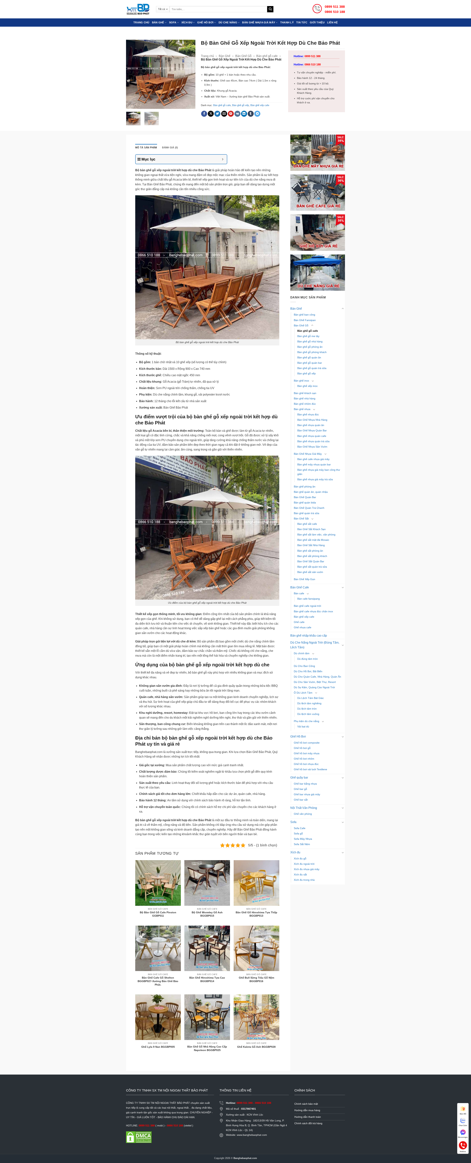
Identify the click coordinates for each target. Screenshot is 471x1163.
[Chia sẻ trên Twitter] (217, 114)
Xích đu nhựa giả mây (306, 869)
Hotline (462, 1145)
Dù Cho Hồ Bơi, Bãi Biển (308, 671)
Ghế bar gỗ (300, 789)
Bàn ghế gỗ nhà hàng (310, 341)
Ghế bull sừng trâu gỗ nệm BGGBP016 (256, 979)
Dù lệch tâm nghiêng (309, 703)
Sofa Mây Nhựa (303, 838)
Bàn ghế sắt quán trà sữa (312, 566)
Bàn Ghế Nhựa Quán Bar (312, 430)
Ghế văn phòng (303, 813)
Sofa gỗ (298, 833)
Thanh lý (287, 22)
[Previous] (132, 74)
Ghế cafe (299, 622)
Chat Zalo (463, 1125)
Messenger (463, 1137)
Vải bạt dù (303, 726)
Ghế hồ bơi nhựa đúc (306, 764)
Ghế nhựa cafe (302, 627)
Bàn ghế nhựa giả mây (258, 22)
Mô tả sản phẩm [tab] (146, 147)
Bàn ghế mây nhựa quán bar (314, 464)
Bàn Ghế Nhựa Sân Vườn (312, 446)
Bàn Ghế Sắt (301, 518)
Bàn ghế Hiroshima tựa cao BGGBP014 (207, 979)
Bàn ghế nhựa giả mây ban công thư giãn (318, 471)
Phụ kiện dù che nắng (306, 721)
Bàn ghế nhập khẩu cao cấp (308, 635)
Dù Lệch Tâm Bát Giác (310, 698)
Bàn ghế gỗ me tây (308, 336)
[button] (130, 104)
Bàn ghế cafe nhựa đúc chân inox (313, 611)
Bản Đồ (463, 1114)
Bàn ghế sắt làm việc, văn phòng (316, 534)
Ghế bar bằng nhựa (305, 783)
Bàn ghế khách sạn (305, 393)
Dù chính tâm (301, 653)
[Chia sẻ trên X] (211, 114)
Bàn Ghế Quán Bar (305, 497)
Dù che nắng (228, 22)
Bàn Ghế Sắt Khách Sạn (311, 529)
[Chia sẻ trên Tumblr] (251, 114)
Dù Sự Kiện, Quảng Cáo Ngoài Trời (314, 687)
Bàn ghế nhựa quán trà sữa (313, 441)
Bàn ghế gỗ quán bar (309, 362)
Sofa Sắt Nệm (302, 844)
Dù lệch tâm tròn (307, 708)
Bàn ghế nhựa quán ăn (310, 425)
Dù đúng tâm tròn (307, 658)
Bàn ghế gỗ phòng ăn (310, 346)
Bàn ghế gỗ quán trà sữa (311, 368)
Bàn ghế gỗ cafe (267, 56)
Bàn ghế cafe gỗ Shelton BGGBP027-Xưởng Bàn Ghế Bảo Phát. (158, 981)
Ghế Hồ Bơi (205, 22)
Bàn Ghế (158, 22)
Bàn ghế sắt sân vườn (310, 572)
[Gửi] (270, 9)
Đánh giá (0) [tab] (170, 147)
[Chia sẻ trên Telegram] (257, 114)
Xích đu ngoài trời (304, 863)
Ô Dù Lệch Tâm (303, 692)
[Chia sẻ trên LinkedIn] (244, 114)
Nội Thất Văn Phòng (303, 807)
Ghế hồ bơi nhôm (304, 758)
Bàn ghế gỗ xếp (240, 105)
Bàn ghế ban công (304, 314)
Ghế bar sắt (301, 799)
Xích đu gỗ (300, 858)
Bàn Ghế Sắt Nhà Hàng (311, 545)
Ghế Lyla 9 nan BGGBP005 (158, 1046)
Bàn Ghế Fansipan (305, 320)
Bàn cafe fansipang (308, 598)
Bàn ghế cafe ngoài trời (307, 605)
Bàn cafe (299, 593)
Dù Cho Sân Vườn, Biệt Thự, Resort (315, 682)
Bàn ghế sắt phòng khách (312, 556)
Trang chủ (141, 22)
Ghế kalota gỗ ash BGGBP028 (256, 1046)
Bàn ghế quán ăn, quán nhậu (311, 491)
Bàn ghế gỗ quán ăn (309, 357)
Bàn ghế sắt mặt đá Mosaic (313, 539)
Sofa (172, 22)
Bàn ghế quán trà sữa (306, 513)
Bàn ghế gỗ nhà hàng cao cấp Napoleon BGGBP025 (207, 1048)
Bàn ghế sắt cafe (307, 523)
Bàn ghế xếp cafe (259, 105)
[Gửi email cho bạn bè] (224, 114)
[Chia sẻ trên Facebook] (204, 114)
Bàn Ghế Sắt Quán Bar (310, 561)
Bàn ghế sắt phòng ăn (310, 550)
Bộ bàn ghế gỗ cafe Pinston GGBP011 (158, 914)
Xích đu (186, 22)
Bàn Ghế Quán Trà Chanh (309, 507)
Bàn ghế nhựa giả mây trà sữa (315, 479)
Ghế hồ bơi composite (307, 742)
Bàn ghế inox (301, 380)
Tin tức (301, 22)
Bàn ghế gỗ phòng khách (312, 352)
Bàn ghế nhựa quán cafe (311, 435)
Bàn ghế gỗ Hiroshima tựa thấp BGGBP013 (256, 914)
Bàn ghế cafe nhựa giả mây (313, 459)
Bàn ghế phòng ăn (304, 486)
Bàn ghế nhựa (302, 409)
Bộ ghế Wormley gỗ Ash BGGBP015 (207, 914)
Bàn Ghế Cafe (299, 587)
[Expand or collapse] (222, 159)
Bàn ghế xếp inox (307, 385)
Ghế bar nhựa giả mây (307, 794)
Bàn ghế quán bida (305, 502)
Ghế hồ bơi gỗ (302, 748)
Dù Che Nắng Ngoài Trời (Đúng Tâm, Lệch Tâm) (314, 645)
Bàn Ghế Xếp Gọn (304, 579)
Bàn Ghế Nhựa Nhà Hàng (312, 419)
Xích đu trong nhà (304, 879)
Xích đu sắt (300, 874)
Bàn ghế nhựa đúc (308, 414)
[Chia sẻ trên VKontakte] (237, 114)
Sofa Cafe (299, 828)
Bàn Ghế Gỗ (243, 56)
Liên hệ (332, 22)
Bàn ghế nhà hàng (304, 398)
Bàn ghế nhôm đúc (305, 403)
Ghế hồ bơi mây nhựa (306, 753)
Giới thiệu (317, 22)
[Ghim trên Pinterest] (231, 114)
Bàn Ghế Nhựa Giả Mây (308, 453)
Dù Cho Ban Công (304, 666)
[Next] (189, 74)
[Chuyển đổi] (343, 309)
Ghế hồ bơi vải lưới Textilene (310, 769)
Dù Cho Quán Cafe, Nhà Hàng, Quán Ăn (317, 676)
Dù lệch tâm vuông (308, 714)
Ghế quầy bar (299, 777)
